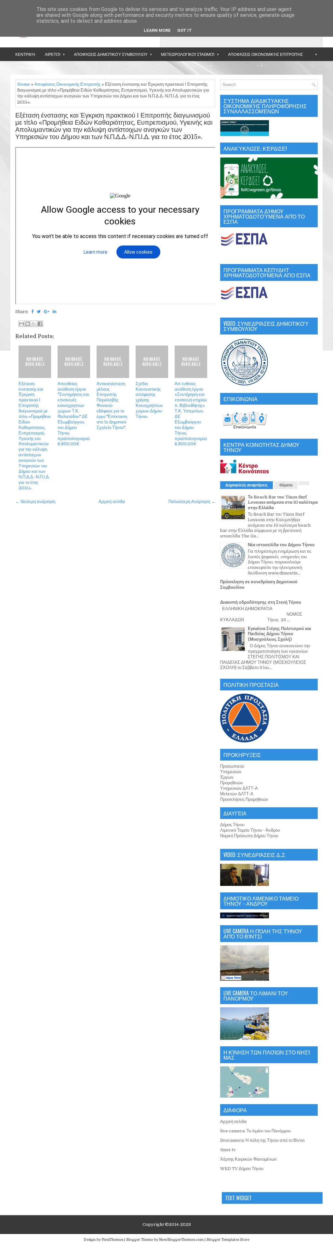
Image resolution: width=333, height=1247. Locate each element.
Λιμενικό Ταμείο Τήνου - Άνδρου (250, 830)
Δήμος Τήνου (232, 824)
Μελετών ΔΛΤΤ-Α (236, 793)
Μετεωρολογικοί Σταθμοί (190, 54)
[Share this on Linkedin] (54, 311)
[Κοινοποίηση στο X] (34, 324)
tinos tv (228, 1149)
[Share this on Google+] (46, 311)
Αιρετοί (55, 54)
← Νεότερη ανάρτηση (35, 501)
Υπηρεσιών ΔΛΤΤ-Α (239, 788)
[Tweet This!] (38, 311)
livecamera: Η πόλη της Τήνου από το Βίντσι (262, 1140)
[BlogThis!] (27, 324)
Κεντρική (25, 54)
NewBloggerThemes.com (181, 1240)
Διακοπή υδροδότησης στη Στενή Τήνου (260, 602)
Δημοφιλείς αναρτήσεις (246, 485)
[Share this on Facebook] (32, 311)
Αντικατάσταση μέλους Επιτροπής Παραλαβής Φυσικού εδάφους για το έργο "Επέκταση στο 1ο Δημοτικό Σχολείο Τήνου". (112, 405)
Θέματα (285, 485)
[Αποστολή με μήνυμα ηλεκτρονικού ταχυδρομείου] (21, 324)
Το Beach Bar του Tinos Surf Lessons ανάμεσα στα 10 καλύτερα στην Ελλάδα (283, 502)
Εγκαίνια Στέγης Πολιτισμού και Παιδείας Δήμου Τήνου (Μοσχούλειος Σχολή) (279, 634)
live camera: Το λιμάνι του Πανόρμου (255, 1130)
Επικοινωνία (28, 67)
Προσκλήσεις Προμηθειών (244, 799)
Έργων (226, 777)
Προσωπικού (232, 766)
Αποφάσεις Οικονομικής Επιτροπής (265, 54)
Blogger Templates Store (227, 1240)
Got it (184, 30)
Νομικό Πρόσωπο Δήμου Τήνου (249, 835)
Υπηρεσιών (231, 771)
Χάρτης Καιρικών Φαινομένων (248, 1159)
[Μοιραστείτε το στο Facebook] (40, 324)
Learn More (157, 30)
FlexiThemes (112, 1240)
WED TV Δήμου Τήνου (241, 1168)
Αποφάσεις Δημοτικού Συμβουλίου (113, 54)
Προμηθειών (231, 782)
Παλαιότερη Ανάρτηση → (191, 501)
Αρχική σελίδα (112, 501)
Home (23, 84)
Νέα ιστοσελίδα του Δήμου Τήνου (281, 544)
